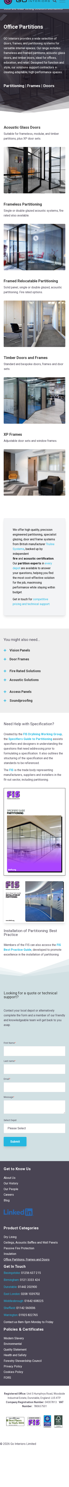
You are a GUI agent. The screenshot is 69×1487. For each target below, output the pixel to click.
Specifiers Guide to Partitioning (30, 739)
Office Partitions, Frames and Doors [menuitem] (26, 1259)
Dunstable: (10, 1287)
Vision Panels (20, 650)
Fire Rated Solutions (25, 671)
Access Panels (20, 692)
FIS (11, 770)
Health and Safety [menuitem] (15, 1355)
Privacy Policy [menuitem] (13, 1366)
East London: (12, 1294)
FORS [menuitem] (7, 1377)
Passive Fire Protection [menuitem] (19, 1248)
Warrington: (11, 1315)
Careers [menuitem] (9, 1194)
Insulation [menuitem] (10, 1254)
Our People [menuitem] (11, 1189)
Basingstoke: (12, 1273)
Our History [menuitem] (11, 1183)
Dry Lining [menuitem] (10, 1237)
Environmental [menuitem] (13, 1344)
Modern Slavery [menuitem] (14, 1338)
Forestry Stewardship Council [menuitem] (23, 1361)
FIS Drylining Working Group (42, 734)
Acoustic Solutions (24, 680)
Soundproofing (21, 700)
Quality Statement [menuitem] (15, 1349)
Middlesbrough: (14, 1301)
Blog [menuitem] (7, 1200)
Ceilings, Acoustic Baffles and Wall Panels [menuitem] (31, 1242)
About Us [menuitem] (9, 1178)
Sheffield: (10, 1308)
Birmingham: (11, 1280)
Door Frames (19, 659)
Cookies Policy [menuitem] (13, 1372)
